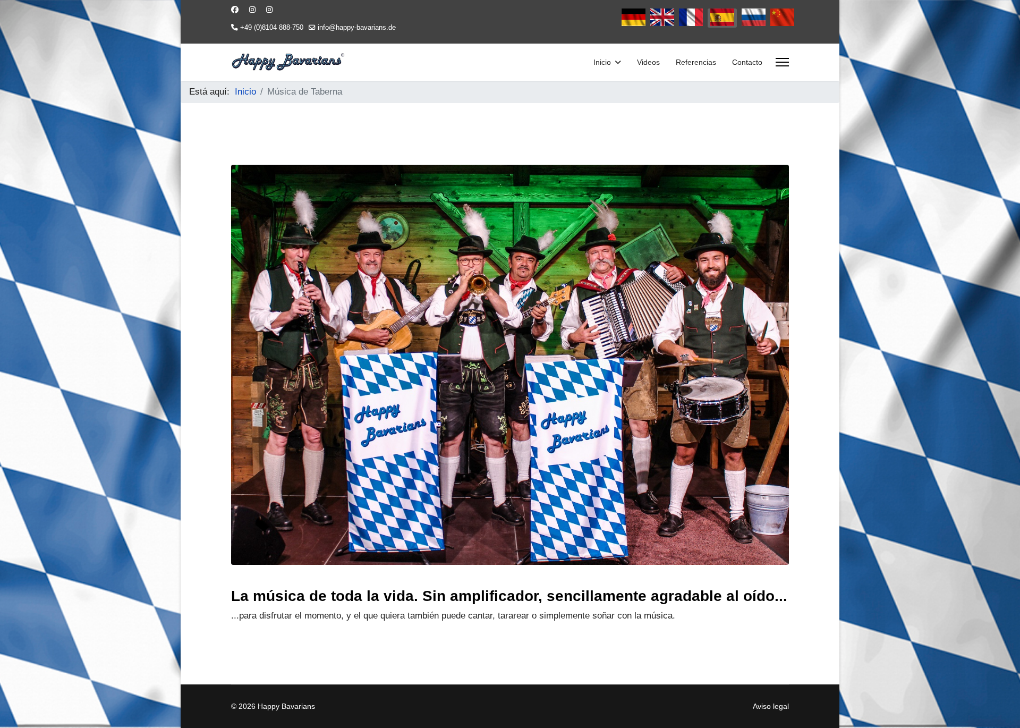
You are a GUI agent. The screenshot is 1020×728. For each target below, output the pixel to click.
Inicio (602, 62)
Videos (648, 62)
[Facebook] (235, 9)
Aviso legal (771, 706)
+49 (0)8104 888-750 (271, 27)
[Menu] (782, 62)
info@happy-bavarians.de (357, 27)
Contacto (747, 62)
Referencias (696, 62)
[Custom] (269, 9)
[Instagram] (252, 9)
